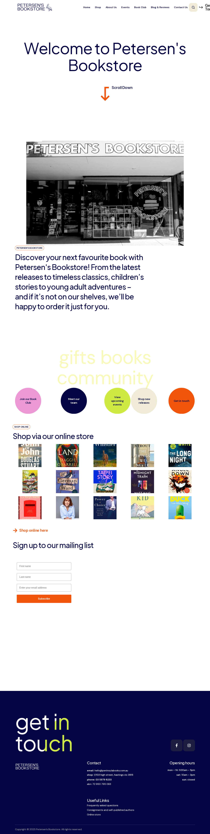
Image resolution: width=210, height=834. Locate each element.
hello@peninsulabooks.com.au (111, 770)
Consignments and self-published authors (110, 810)
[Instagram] (189, 745)
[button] (193, 7)
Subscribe (44, 598)
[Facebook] (176, 745)
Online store (94, 814)
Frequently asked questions (102, 805)
